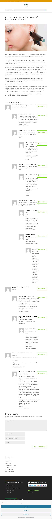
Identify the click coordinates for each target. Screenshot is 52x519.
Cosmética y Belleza (9, 457)
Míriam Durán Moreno (18, 105)
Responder (41, 106)
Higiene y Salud (8, 461)
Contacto (31, 492)
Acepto (26, 506)
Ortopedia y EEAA (9, 469)
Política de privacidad (30, 517)
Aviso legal (8, 492)
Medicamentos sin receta (10, 465)
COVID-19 (7, 459)
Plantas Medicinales (9, 471)
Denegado (26, 510)
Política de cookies (21, 517)
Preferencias (26, 514)
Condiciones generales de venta (13, 488)
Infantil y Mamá (8, 463)
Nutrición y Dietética (9, 467)
